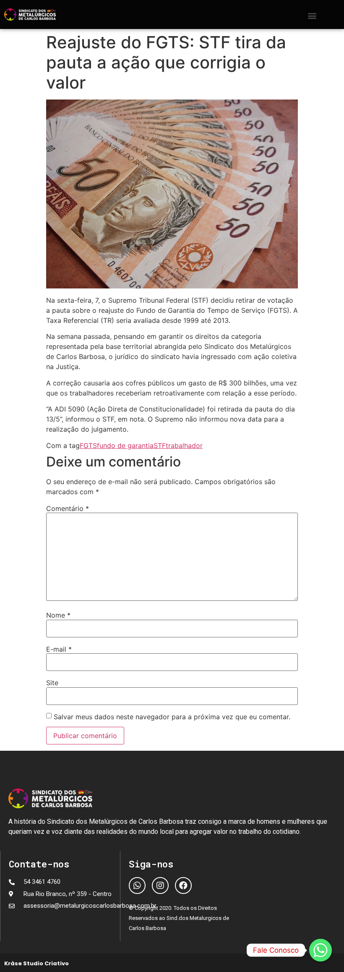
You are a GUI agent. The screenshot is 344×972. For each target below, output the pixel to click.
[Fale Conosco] (320, 950)
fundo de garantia (125, 445)
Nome (58, 615)
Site (52, 682)
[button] (312, 15)
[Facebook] (183, 885)
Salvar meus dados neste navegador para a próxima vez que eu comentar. (172, 716)
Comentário (67, 508)
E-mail (59, 649)
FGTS (88, 445)
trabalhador (184, 445)
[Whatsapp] (137, 885)
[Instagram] (160, 885)
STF (160, 445)
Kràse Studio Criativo (36, 963)
